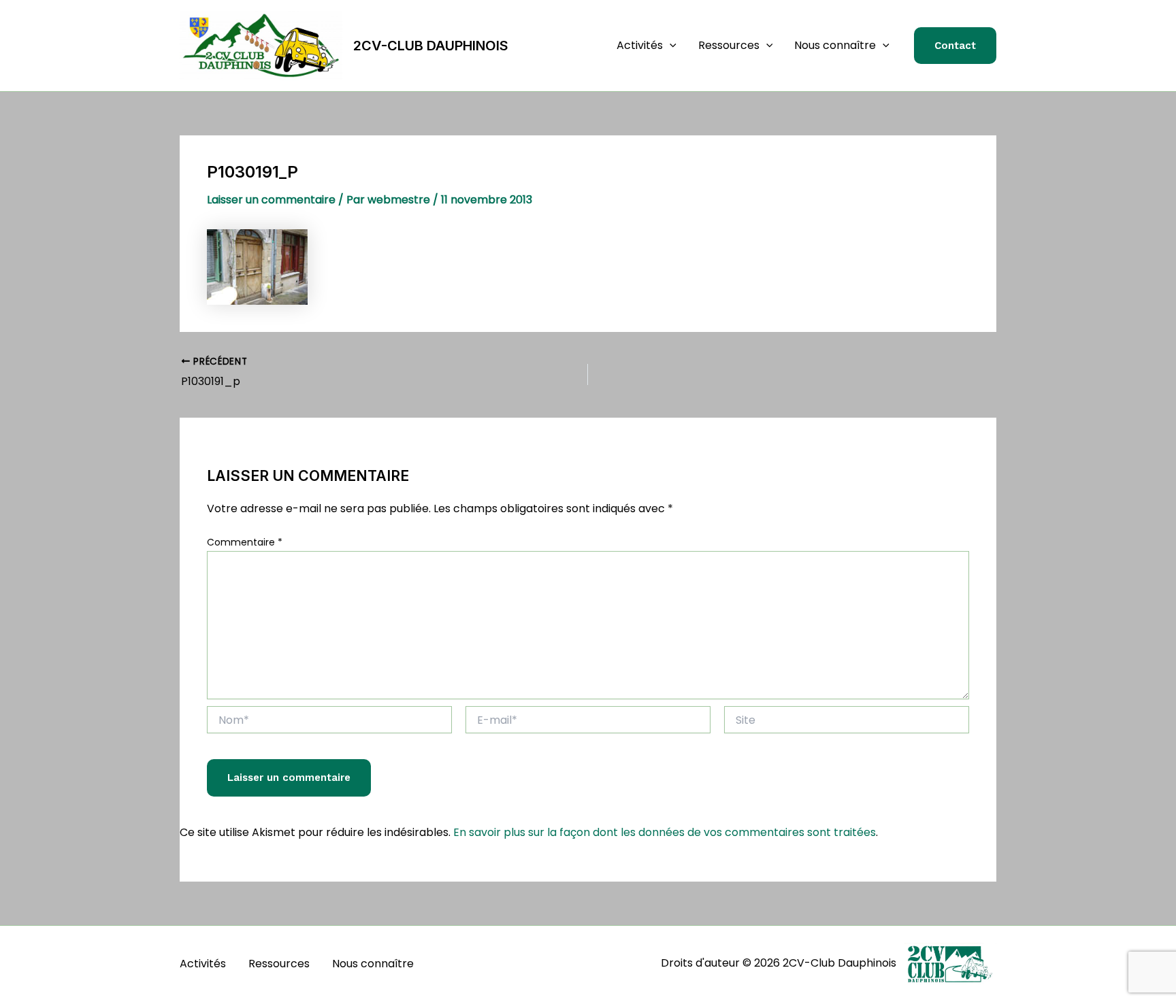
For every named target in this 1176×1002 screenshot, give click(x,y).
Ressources (729, 45)
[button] (669, 45)
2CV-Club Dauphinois (430, 45)
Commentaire (244, 542)
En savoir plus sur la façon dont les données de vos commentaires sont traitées (664, 832)
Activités (640, 45)
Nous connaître (835, 45)
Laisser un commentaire (271, 199)
